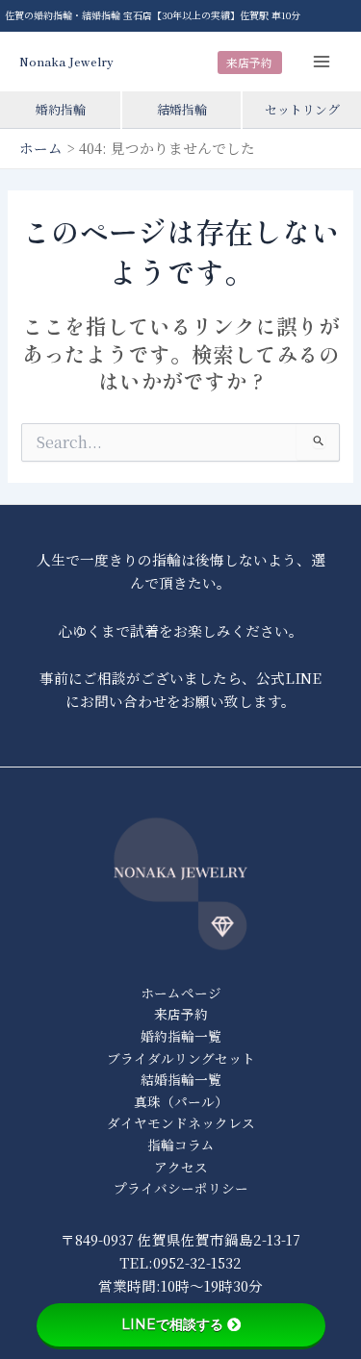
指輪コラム (181, 1144)
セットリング (302, 109)
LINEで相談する (172, 1324)
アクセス (181, 1166)
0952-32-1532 (197, 1262)
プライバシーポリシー (181, 1187)
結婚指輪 (182, 109)
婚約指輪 (61, 109)
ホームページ (181, 992)
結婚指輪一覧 (181, 1079)
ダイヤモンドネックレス (181, 1122)
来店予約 (249, 62)
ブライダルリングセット (181, 1058)
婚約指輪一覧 (181, 1035)
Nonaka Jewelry (66, 61)
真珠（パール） (181, 1101)
